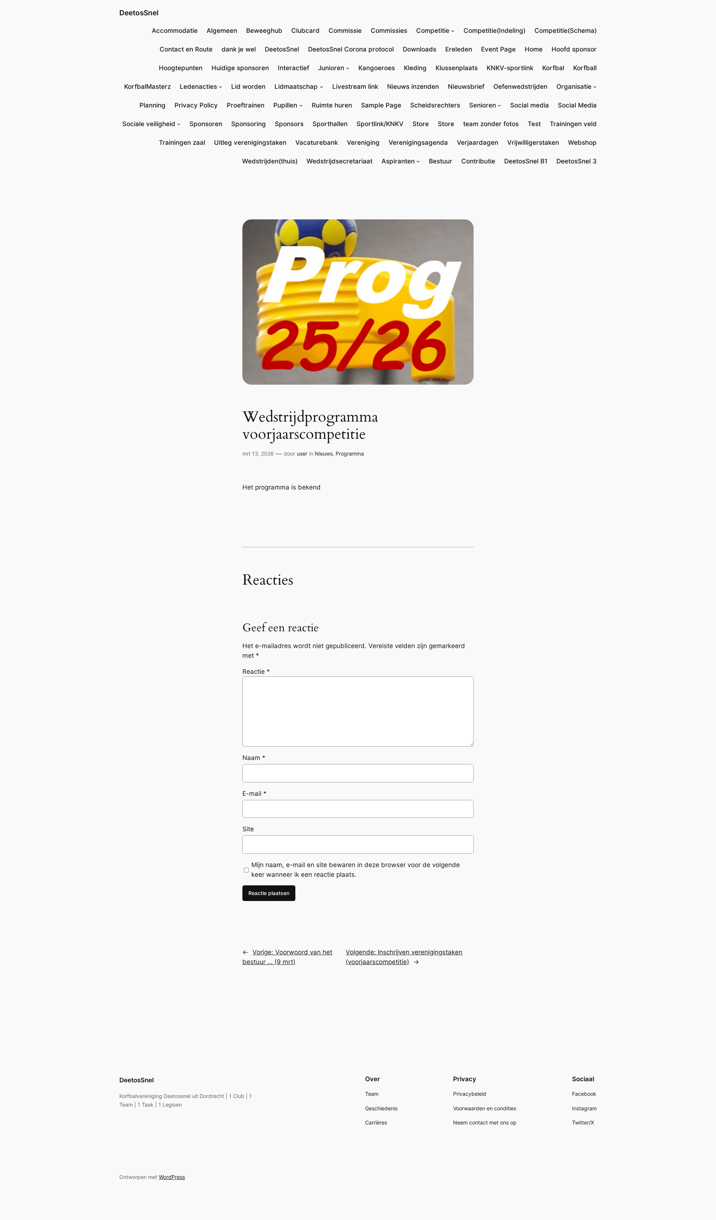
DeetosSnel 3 (576, 161)
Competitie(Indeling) (494, 30)
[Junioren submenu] (347, 68)
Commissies (389, 30)
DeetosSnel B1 (525, 161)
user (302, 453)
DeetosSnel (138, 12)
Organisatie (573, 86)
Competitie (432, 30)
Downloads (419, 49)
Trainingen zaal (182, 142)
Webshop (582, 142)
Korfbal (553, 68)
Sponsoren (205, 124)
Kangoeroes (376, 68)
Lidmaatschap (296, 86)
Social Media (577, 105)
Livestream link (355, 86)
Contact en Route (186, 49)
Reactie (256, 671)
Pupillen (285, 105)
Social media (529, 105)
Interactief (293, 68)
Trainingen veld (573, 124)
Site (248, 829)
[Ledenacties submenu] (220, 86)
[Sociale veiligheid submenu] (178, 124)
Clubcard (305, 30)
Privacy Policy (196, 105)
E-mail (254, 793)
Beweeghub (264, 30)
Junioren (331, 68)
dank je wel (239, 49)
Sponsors (289, 124)
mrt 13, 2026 (258, 453)
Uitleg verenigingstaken (250, 142)
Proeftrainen (245, 105)
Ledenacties (198, 86)
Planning (152, 105)
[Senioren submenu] (499, 105)
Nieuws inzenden (413, 86)
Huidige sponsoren (240, 68)
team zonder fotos (491, 124)
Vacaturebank (316, 142)
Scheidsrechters (435, 105)
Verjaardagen (477, 142)
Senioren (482, 105)
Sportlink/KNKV (380, 124)
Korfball (585, 68)
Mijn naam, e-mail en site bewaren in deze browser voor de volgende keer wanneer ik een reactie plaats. (355, 869)
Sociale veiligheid (148, 124)
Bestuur (440, 161)
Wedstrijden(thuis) (270, 161)
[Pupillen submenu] (301, 105)
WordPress (172, 1177)
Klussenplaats (457, 68)
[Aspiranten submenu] (418, 161)
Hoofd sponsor (574, 49)
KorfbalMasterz (147, 86)
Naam (254, 757)
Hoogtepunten (180, 68)
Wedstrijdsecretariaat (340, 161)
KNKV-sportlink (510, 68)
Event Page (498, 49)
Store (420, 124)
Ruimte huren (332, 105)
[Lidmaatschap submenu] (321, 86)
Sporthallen (330, 124)
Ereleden (458, 49)
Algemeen (222, 30)
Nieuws (324, 453)
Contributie (478, 161)
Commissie (345, 30)
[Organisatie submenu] (595, 86)
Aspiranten (398, 161)
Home (534, 49)
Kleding (415, 68)
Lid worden (248, 86)
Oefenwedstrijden (520, 86)
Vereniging (363, 142)
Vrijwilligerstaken (533, 142)
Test (534, 124)
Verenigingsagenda (418, 142)
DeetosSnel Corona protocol (351, 49)
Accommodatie (175, 30)
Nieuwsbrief (466, 86)
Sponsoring (248, 124)
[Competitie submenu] (453, 30)
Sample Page (381, 105)
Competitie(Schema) (565, 30)
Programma (350, 453)
